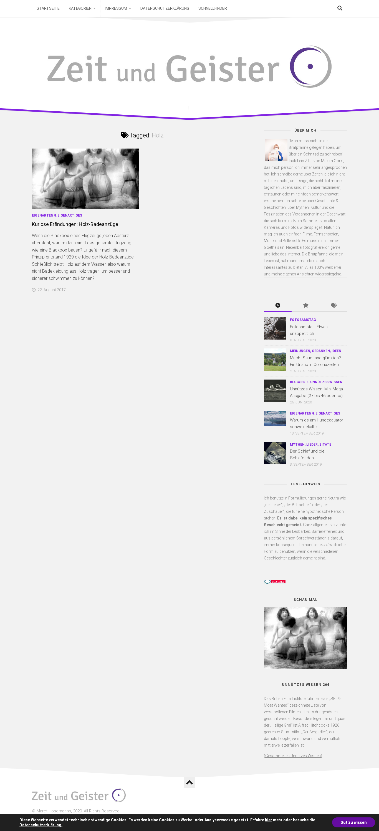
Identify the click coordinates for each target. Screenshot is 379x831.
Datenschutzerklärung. (40, 825)
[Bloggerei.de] (275, 582)
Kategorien (80, 8)
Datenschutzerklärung (164, 8)
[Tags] (333, 306)
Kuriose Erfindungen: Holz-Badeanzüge (75, 224)
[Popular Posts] (305, 306)
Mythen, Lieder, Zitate (310, 444)
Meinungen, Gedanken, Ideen (315, 351)
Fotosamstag (303, 320)
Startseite (48, 8)
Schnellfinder (212, 8)
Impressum (116, 8)
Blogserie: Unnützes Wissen (316, 382)
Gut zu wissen (353, 822)
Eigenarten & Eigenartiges (57, 215)
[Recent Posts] (278, 306)
